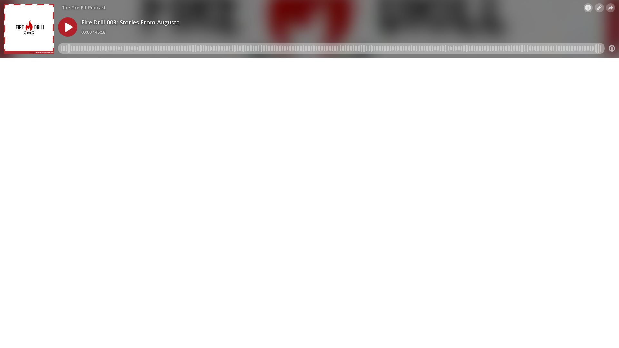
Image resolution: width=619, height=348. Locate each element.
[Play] (67, 27)
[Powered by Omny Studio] (612, 48)
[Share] (610, 7)
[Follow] (599, 7)
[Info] (588, 7)
